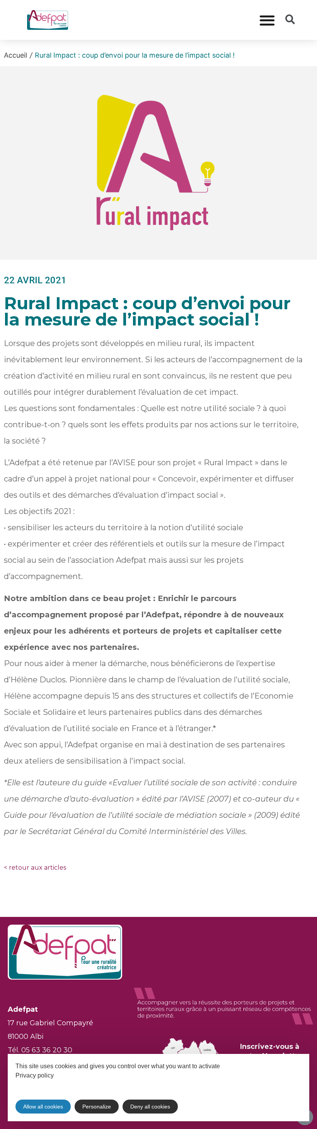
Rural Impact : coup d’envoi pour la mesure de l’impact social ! (135, 55)
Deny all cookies (150, 1106)
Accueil (15, 55)
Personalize (96, 1106)
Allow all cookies (43, 1106)
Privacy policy (34, 1075)
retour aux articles (35, 867)
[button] (267, 20)
